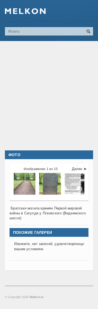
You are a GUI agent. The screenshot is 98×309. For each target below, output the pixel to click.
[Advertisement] (49, 95)
